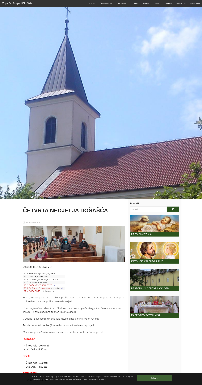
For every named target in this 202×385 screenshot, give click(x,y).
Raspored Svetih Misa (145, 315)
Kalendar (168, 3)
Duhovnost (181, 3)
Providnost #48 (141, 234)
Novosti (92, 3)
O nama (135, 3)
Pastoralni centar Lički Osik (150, 288)
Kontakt (146, 3)
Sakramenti (195, 3)
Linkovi (157, 3)
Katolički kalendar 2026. (147, 261)
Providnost (122, 3)
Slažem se (154, 378)
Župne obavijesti (107, 3)
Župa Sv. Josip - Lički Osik (17, 3)
